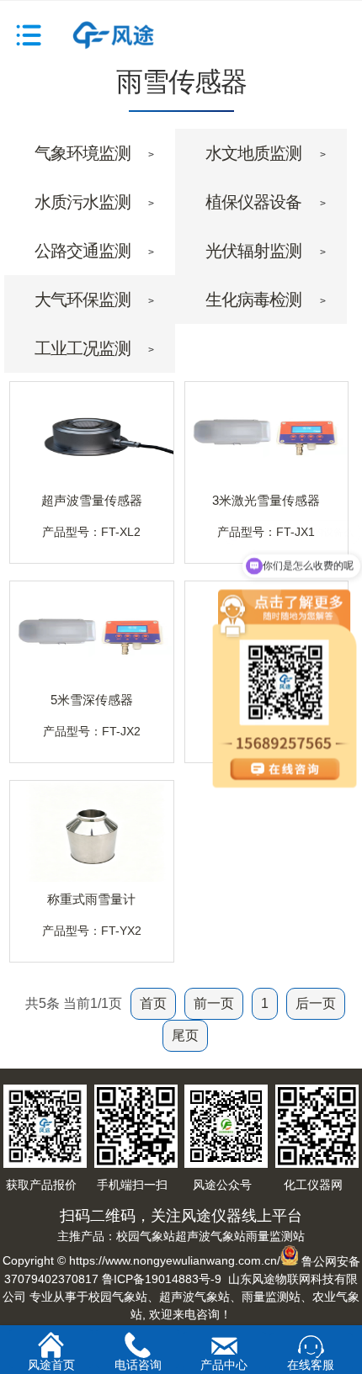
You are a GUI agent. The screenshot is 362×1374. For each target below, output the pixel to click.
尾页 (185, 1035)
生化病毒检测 (253, 299)
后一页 (315, 1003)
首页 (153, 1003)
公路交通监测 (82, 250)
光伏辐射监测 (253, 250)
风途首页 (51, 1363)
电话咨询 (138, 1363)
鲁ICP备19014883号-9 (161, 1279)
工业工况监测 (82, 348)
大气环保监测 (82, 299)
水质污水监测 (82, 202)
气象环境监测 (82, 153)
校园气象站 (145, 1236)
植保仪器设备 (253, 202)
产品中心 (224, 1364)
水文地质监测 (253, 153)
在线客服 (310, 1364)
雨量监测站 (275, 1236)
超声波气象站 (210, 1236)
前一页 (214, 1003)
